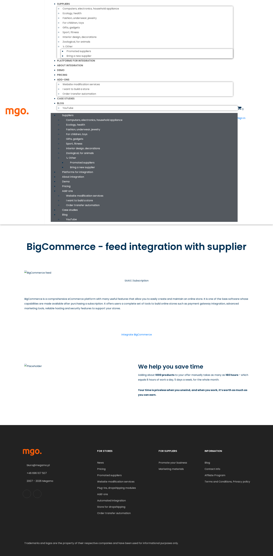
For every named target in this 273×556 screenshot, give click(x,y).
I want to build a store (76, 89)
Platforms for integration (76, 60)
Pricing (62, 75)
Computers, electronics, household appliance (91, 8)
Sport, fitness (71, 32)
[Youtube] (37, 494)
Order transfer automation (79, 94)
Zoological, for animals (76, 42)
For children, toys (73, 23)
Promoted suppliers (79, 51)
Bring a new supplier (79, 56)
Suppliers (63, 4)
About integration (70, 65)
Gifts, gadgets (71, 27)
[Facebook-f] (27, 494)
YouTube (68, 108)
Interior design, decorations (80, 37)
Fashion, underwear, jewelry (80, 18)
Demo (60, 70)
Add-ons (63, 79)
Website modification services (81, 84)
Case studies (66, 98)
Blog (60, 103)
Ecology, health (72, 13)
